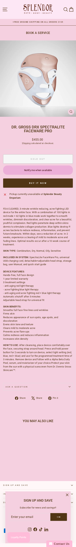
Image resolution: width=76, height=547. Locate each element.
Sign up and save (15, 485)
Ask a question (17, 387)
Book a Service (38, 33)
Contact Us (61, 543)
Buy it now (38, 183)
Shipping (26, 143)
